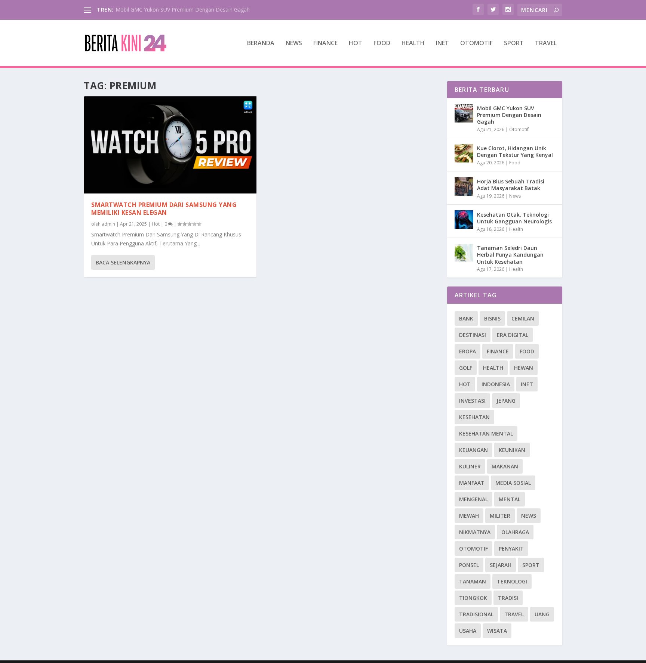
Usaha (467, 630)
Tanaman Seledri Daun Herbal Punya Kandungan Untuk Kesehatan (510, 254)
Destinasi (472, 334)
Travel (546, 43)
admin (108, 224)
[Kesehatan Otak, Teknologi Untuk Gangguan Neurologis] (464, 219)
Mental (509, 499)
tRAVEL (514, 614)
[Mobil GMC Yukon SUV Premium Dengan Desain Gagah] (464, 113)
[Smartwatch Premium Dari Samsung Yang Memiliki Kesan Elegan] (170, 144)
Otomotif (476, 43)
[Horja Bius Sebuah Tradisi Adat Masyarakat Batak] (464, 186)
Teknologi (512, 581)
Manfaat (472, 482)
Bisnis (492, 318)
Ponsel (469, 564)
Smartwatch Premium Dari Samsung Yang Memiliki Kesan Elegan (164, 209)
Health (413, 43)
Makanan (505, 466)
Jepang (506, 400)
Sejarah (500, 564)
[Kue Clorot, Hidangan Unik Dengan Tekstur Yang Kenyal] (464, 153)
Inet (442, 43)
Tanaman (472, 581)
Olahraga (515, 532)
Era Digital (512, 334)
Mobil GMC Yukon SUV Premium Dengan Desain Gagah (183, 9)
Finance (325, 43)
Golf (465, 367)
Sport (514, 43)
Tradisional (476, 614)
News (294, 43)
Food (381, 43)
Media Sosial (513, 482)
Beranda (260, 43)
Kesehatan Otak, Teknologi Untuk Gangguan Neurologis (514, 218)
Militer (500, 515)
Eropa (467, 351)
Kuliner (470, 466)
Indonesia (496, 384)
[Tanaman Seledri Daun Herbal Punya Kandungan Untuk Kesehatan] (464, 253)
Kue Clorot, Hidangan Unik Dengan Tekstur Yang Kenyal (515, 151)
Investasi (472, 400)
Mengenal (473, 499)
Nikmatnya (474, 532)
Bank (466, 318)
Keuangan (473, 449)
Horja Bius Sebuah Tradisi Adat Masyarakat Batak (510, 185)
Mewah (469, 515)
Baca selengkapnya (123, 262)
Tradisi (508, 597)
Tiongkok (473, 597)
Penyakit (511, 548)
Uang (542, 614)
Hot (355, 43)
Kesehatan (474, 417)
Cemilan (522, 318)
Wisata (497, 630)
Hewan (523, 367)
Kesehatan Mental (486, 433)
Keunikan (512, 449)
